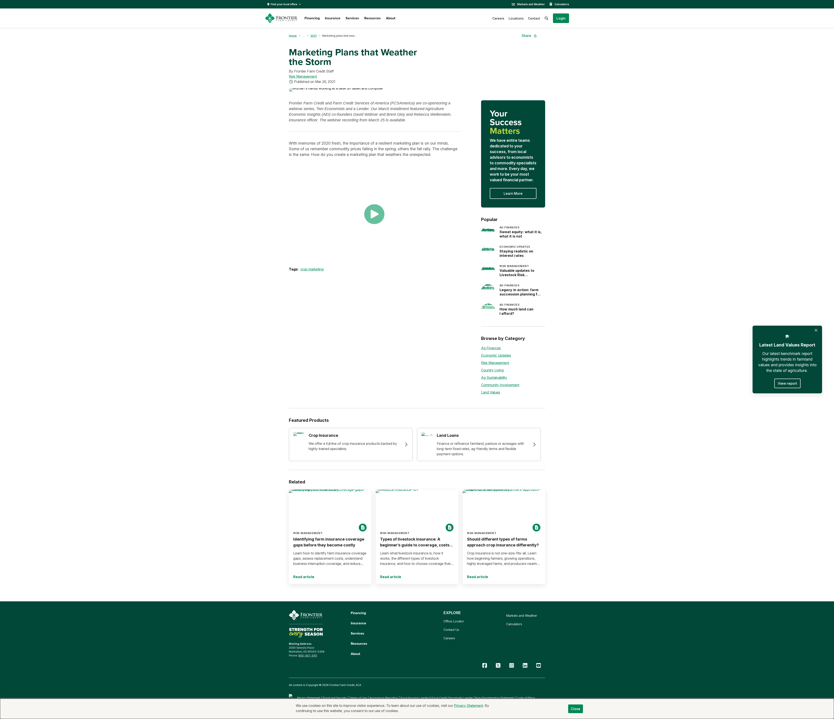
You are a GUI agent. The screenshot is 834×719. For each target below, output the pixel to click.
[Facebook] (484, 665)
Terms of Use (358, 697)
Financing (312, 18)
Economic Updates (496, 355)
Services (352, 18)
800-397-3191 (307, 655)
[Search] (546, 18)
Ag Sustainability (494, 377)
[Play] (374, 214)
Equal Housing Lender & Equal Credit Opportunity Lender (436, 697)
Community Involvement (500, 385)
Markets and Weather (531, 4)
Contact (534, 18)
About (390, 18)
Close (576, 709)
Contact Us (451, 630)
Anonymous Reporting (383, 697)
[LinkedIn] (525, 665)
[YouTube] (538, 665)
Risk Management (303, 76)
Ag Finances (491, 348)
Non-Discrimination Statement (494, 697)
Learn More (513, 193)
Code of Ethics (525, 697)
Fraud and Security (335, 697)
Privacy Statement (308, 697)
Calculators (561, 4)
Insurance (332, 18)
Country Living (492, 370)
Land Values (490, 392)
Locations (516, 18)
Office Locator (453, 621)
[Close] (815, 330)
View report (787, 383)
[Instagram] (511, 665)
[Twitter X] (498, 665)
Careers (498, 18)
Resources (372, 18)
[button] (561, 18)
